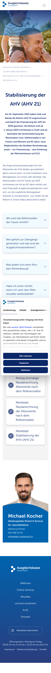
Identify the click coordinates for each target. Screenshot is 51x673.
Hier (32, 196)
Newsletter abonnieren (27, 631)
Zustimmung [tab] (9, 310)
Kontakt (43, 649)
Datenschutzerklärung (27, 649)
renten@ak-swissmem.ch (20, 536)
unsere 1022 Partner (21, 327)
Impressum (9, 649)
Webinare (25, 583)
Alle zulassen (25, 356)
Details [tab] (23, 310)
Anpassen (24, 363)
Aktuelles (25, 596)
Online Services (25, 590)
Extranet (25, 617)
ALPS (25, 610)
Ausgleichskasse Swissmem (16, 67)
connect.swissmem (25, 603)
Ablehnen (25, 370)
